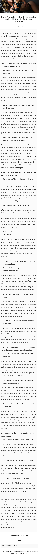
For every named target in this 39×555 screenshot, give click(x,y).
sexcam (15, 388)
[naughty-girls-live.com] (19, 6)
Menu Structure (22, 551)
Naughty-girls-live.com (11, 551)
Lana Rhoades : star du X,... (10, 545)
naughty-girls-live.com (21, 26)
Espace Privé (24, 553)
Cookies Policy (31, 551)
